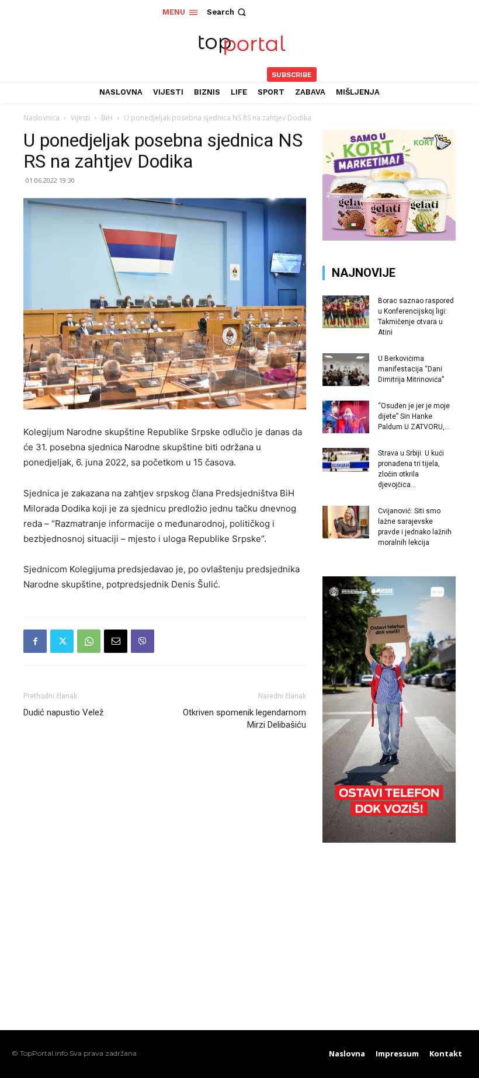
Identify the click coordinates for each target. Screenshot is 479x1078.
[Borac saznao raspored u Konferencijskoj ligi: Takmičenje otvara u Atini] (345, 311)
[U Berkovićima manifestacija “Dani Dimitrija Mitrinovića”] (345, 369)
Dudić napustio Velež (63, 712)
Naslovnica (41, 118)
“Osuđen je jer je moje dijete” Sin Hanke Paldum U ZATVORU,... (414, 416)
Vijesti (80, 118)
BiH (107, 118)
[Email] (115, 641)
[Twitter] (62, 641)
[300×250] (389, 237)
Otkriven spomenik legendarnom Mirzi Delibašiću (244, 718)
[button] (227, 12)
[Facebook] (35, 641)
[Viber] (142, 641)
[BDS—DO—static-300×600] (389, 839)
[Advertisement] (389, 926)
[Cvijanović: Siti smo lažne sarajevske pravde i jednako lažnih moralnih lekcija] (345, 522)
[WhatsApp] (88, 641)
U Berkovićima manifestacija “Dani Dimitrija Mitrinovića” (411, 369)
